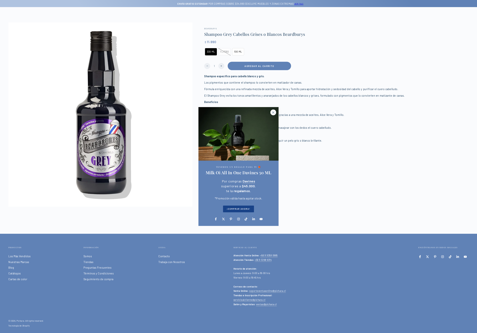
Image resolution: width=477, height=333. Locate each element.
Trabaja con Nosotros (171, 262)
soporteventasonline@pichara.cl (267, 290)
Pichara (20, 321)
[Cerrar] (273, 112)
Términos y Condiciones (98, 273)
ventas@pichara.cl (266, 304)
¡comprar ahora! (238, 209)
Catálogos (14, 273)
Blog (11, 267)
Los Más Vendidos (19, 256)
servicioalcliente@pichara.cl (249, 299)
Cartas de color (17, 279)
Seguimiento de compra (98, 279)
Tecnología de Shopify (19, 325)
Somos (87, 256)
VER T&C (296, 3)
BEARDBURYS (210, 29)
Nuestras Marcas (18, 262)
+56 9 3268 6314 (263, 259)
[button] (211, 51)
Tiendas (88, 262)
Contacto (164, 256)
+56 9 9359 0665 (269, 255)
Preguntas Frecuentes (97, 267)
